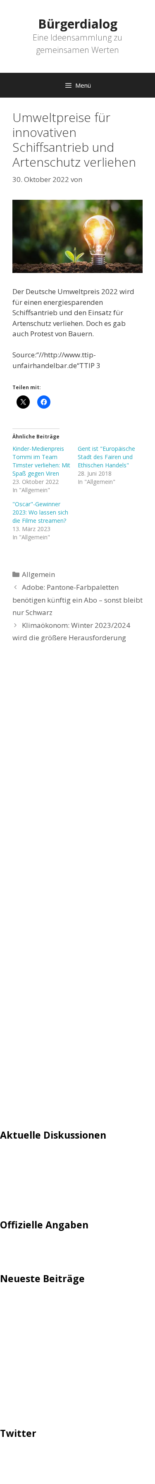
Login (9, 1160)
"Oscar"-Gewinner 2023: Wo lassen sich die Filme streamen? (40, 512)
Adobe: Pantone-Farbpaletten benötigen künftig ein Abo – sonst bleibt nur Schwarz (77, 599)
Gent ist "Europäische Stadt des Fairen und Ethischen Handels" (106, 457)
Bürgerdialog (77, 23)
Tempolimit (19, 1197)
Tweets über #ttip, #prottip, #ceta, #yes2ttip (73, 1458)
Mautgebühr (21, 1172)
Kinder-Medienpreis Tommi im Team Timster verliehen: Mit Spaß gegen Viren (41, 461)
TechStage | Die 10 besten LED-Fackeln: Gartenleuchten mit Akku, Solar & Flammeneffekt (64, 1313)
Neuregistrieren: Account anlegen (54, 1185)
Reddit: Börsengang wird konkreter (57, 1360)
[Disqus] (77, 774)
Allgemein (38, 574)
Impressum (19, 1249)
